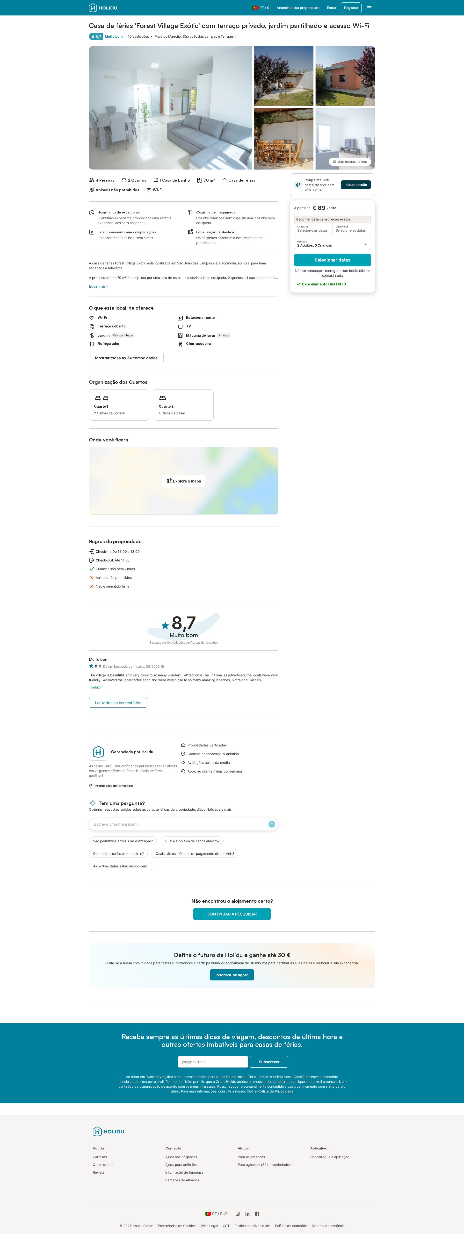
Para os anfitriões (251, 1157)
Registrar (351, 8)
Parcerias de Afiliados (182, 1180)
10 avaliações (138, 36)
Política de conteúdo (291, 1226)
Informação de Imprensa (184, 1172)
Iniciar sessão (356, 185)
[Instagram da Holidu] (237, 1213)
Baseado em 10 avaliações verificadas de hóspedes (184, 642)
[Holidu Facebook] (257, 1213)
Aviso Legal (209, 1226)
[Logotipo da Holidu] (108, 1130)
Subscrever (269, 1061)
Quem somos (103, 1165)
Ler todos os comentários (118, 702)
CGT (226, 1226)
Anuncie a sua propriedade (298, 8)
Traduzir (95, 687)
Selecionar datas (332, 259)
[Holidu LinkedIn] (247, 1213)
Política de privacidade (252, 1226)
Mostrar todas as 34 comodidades (126, 357)
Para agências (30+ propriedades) (265, 1165)
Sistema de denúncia (328, 1226)
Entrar (331, 8)
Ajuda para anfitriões (181, 1165)
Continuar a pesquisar (231, 914)
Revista (98, 1172)
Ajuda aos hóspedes (181, 1157)
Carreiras (100, 1157)
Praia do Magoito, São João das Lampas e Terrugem (195, 36)
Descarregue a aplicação (329, 1157)
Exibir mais (97, 286)
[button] (332, 244)
